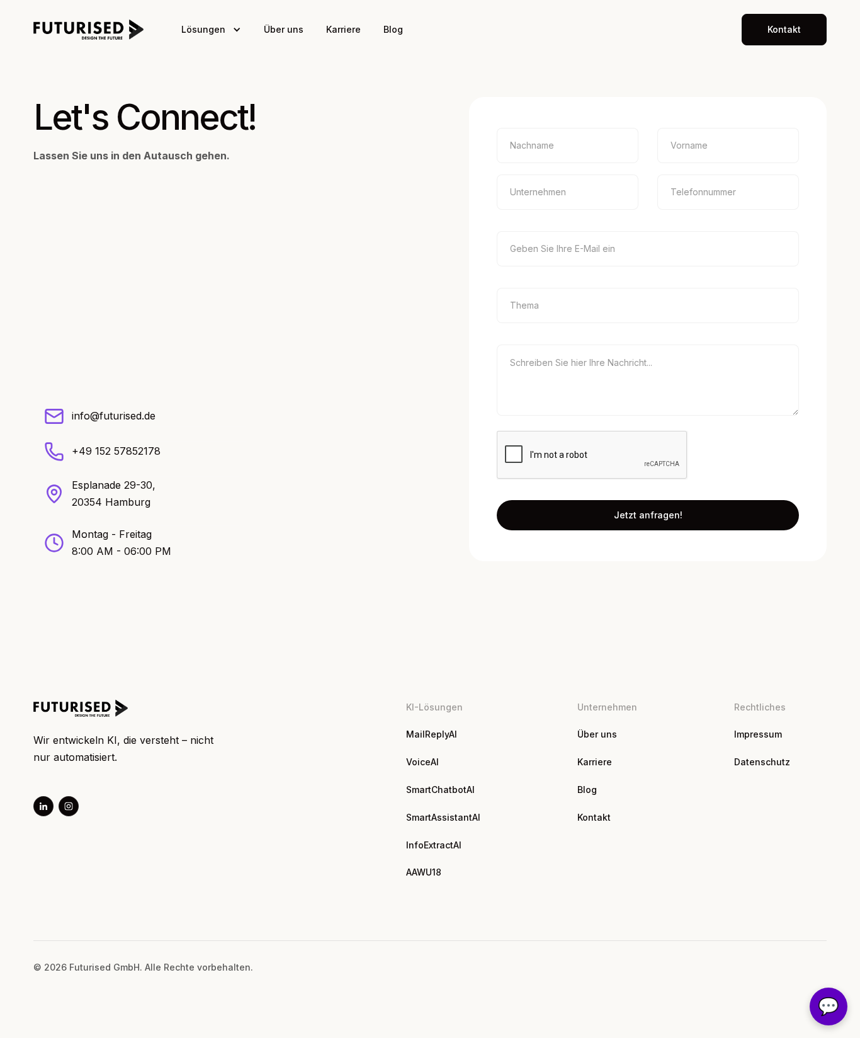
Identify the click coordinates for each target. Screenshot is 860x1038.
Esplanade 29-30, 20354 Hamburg (114, 493)
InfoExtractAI (433, 845)
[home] (88, 30)
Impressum (758, 734)
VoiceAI (422, 761)
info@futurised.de (114, 415)
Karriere (343, 29)
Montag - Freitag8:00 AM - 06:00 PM (121, 542)
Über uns (283, 29)
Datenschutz (762, 761)
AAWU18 (423, 872)
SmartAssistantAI (443, 817)
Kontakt (594, 817)
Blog (393, 29)
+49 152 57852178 (116, 451)
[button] (211, 29)
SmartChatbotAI (440, 789)
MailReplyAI (431, 734)
